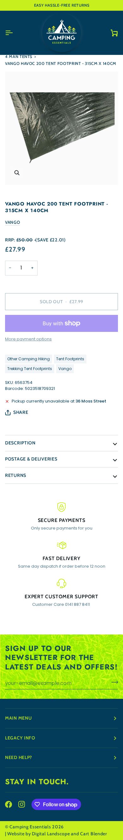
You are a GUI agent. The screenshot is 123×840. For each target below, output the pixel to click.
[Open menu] (14, 33)
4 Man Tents (18, 56)
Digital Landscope (51, 834)
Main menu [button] (18, 718)
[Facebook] (8, 804)
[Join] (113, 682)
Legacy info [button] (20, 738)
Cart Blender (93, 834)
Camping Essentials (30, 827)
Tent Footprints (70, 359)
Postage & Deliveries (31, 459)
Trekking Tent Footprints (29, 368)
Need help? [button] (18, 757)
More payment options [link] (28, 339)
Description (20, 443)
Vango (12, 222)
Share (20, 412)
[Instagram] (21, 804)
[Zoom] (16, 172)
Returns (15, 475)
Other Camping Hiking (28, 359)
